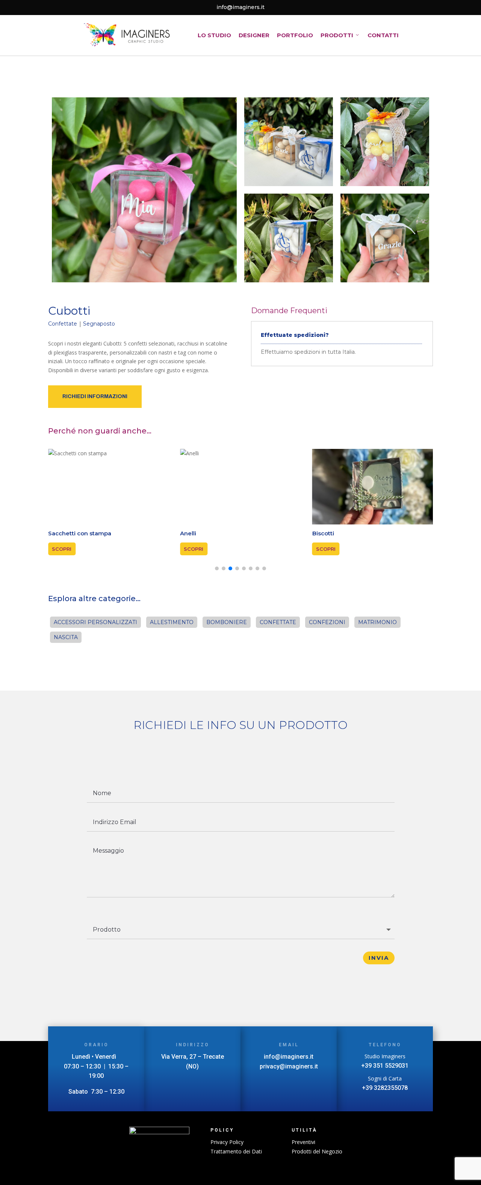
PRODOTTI (337, 35)
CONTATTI (383, 35)
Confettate (62, 323)
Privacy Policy (227, 1142)
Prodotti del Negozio (317, 1151)
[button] (217, 568)
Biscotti (323, 533)
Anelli (188, 533)
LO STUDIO (214, 35)
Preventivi (303, 1142)
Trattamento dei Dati (236, 1151)
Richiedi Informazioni (94, 396)
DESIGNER (254, 35)
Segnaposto (99, 323)
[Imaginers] (127, 35)
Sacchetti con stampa (79, 533)
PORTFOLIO (295, 35)
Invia (379, 957)
